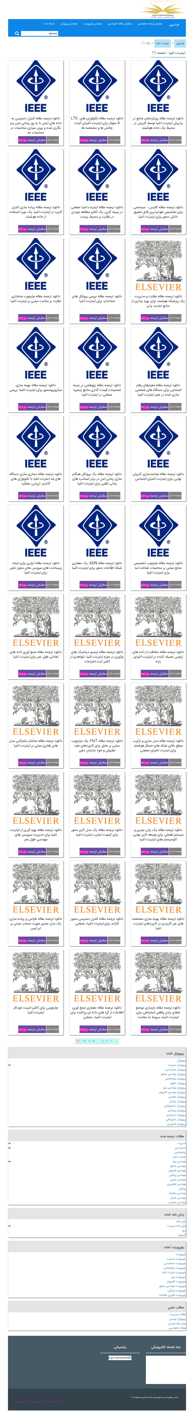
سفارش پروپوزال (68, 24)
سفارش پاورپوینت (92, 24)
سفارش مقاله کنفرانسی (120, 24)
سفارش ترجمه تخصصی (150, 24)
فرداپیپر (174, 25)
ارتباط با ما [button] (49, 24)
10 (84, 1041)
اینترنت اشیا (162, 43)
